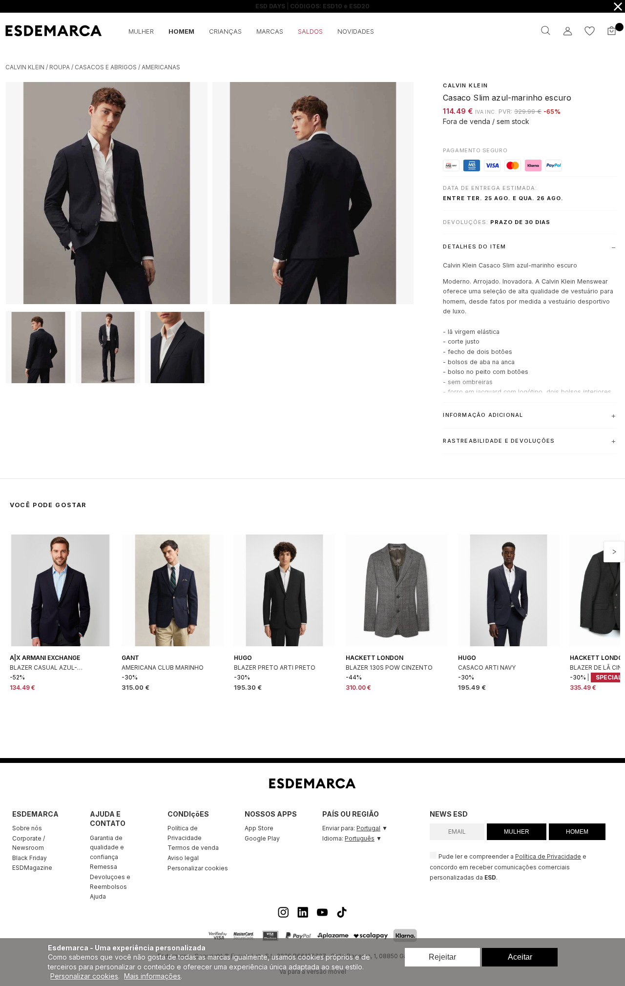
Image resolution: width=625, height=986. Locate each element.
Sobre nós (27, 828)
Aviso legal (183, 858)
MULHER (516, 831)
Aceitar (520, 957)
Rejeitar (442, 957)
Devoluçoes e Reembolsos (110, 881)
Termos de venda (193, 847)
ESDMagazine (32, 867)
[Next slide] (614, 551)
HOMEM (577, 831)
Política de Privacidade (184, 833)
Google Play (262, 838)
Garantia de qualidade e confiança (107, 847)
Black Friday (29, 858)
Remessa (103, 866)
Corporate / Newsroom (28, 843)
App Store (259, 828)
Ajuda (98, 896)
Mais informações (152, 976)
